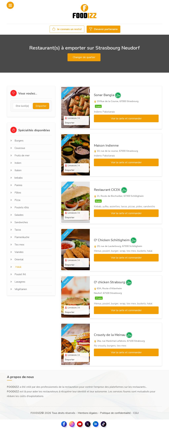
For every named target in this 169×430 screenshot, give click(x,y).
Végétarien (21, 289)
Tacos (18, 229)
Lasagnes (20, 281)
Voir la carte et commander (126, 118)
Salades (19, 215)
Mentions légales (88, 413)
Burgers (19, 140)
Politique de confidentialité (115, 413)
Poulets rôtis (22, 207)
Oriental (19, 259)
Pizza (17, 200)
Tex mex (19, 244)
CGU (136, 413)
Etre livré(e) (22, 106)
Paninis (18, 185)
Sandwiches (21, 222)
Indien (18, 163)
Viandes (19, 252)
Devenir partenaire (105, 29)
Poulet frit (20, 274)
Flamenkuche (22, 237)
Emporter (41, 106)
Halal (18, 267)
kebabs (19, 177)
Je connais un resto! (69, 29)
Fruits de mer (22, 155)
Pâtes (18, 192)
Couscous (20, 148)
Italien (18, 170)
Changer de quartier (84, 57)
